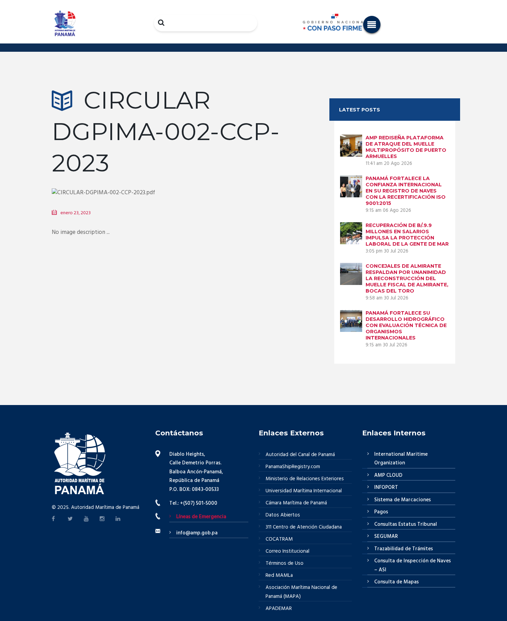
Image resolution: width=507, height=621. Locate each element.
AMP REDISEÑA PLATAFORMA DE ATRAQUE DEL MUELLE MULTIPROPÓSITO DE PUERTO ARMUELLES (406, 147)
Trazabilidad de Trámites (403, 549)
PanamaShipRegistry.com (293, 467)
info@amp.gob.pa (197, 533)
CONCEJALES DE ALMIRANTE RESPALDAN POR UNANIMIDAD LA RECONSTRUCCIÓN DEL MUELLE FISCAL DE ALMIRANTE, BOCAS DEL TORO (407, 278)
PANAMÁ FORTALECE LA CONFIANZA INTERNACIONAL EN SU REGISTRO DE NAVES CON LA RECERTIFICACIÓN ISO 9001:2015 (406, 190)
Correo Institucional (287, 551)
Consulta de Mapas (396, 582)
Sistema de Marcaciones (402, 500)
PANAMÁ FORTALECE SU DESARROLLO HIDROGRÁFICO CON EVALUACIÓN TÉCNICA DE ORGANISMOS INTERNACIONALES (406, 325)
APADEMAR (279, 608)
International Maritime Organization (401, 458)
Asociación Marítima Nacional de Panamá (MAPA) (301, 592)
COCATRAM (279, 539)
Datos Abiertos (283, 515)
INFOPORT (386, 487)
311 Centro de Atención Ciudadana (304, 527)
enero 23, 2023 (75, 213)
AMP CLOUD (388, 475)
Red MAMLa (279, 575)
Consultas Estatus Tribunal (405, 524)
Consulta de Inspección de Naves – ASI (412, 565)
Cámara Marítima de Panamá (296, 503)
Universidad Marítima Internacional (304, 491)
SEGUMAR (386, 536)
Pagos (381, 512)
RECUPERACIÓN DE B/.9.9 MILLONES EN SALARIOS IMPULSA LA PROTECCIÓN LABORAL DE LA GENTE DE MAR (407, 234)
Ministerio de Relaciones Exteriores (305, 479)
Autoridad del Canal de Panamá (300, 455)
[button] (371, 24)
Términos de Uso (285, 563)
